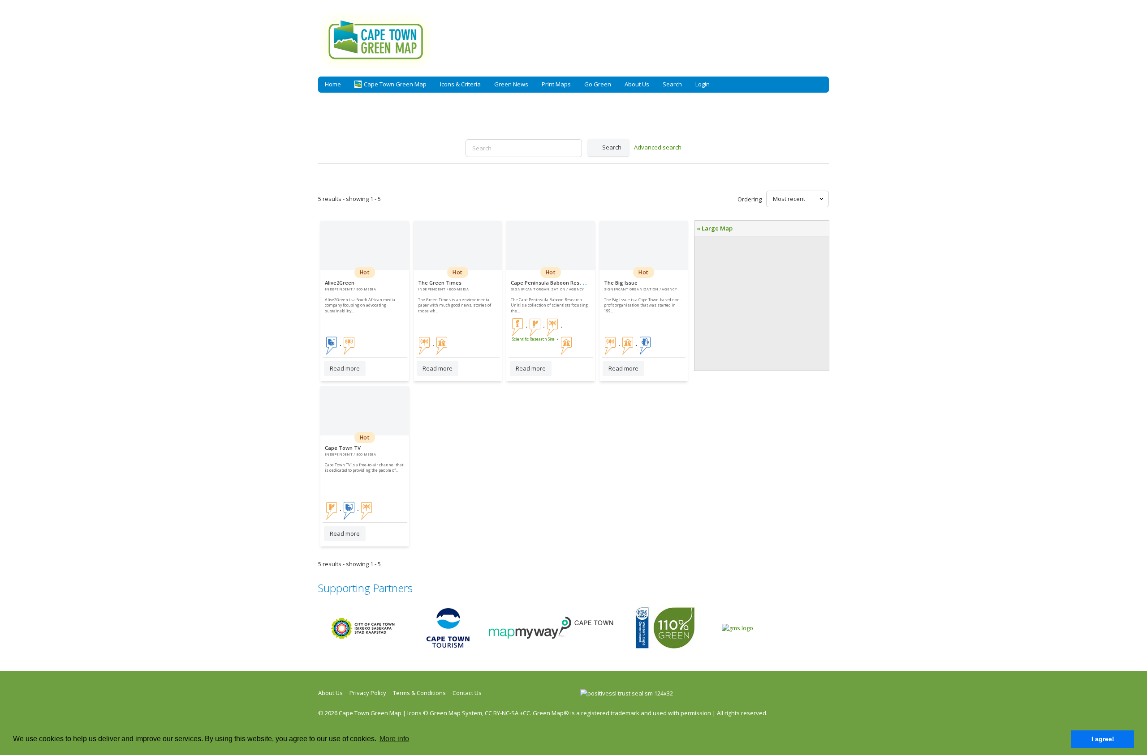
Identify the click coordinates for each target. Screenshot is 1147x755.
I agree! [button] (1102, 738)
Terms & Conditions (419, 693)
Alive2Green (339, 282)
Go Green (597, 84)
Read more (345, 368)
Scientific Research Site (533, 339)
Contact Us (467, 693)
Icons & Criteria (460, 84)
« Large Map (715, 228)
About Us (637, 84)
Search (672, 84)
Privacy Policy (367, 693)
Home (333, 84)
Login (702, 84)
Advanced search (657, 147)
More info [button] (394, 738)
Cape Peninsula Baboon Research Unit (558, 282)
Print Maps (556, 84)
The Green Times (439, 282)
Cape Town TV (343, 447)
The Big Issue (621, 282)
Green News (511, 84)
